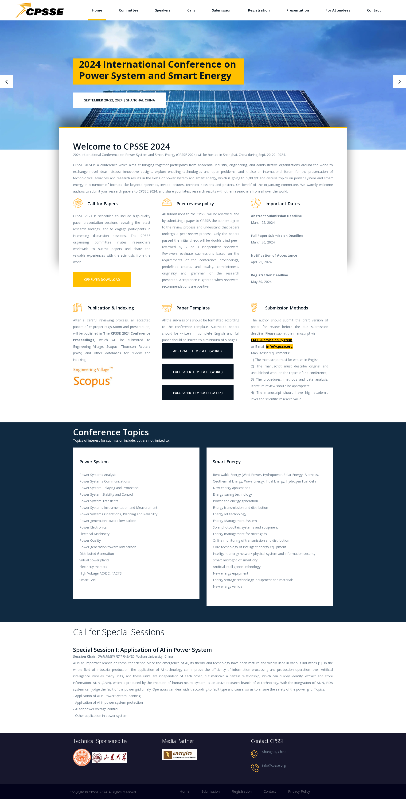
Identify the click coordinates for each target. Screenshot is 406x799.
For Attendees (338, 10)
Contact (374, 10)
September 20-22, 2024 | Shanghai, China (119, 112)
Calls (191, 10)
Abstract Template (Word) (197, 351)
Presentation (297, 10)
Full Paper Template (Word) (198, 372)
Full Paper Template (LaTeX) (198, 392)
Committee (128, 10)
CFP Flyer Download (102, 279)
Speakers (163, 10)
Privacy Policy (299, 791)
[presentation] (6, 81)
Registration (259, 10)
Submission (221, 10)
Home (97, 10)
